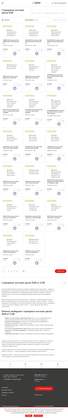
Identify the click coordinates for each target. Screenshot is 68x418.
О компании (5, 387)
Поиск (25, 366)
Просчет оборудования (60, 3)
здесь (55, 412)
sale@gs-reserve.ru (39, 379)
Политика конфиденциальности (10, 406)
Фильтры (6, 20)
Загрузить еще (60, 271)
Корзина (57, 366)
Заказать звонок (17, 379)
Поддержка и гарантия (8, 392)
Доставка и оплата (7, 390)
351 (24, 271)
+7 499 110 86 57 (7, 379)
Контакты (4, 395)
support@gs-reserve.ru (40, 374)
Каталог (10, 366)
